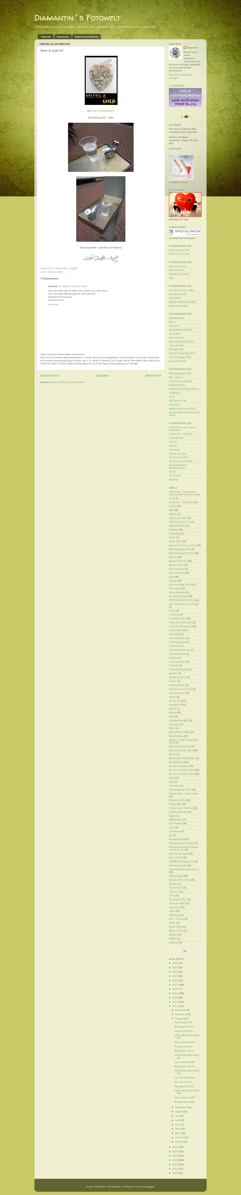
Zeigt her (173, 479)
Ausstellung (175, 533)
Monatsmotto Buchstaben (182, 758)
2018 (175, 997)
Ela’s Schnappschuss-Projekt (184, 604)
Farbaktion (174, 449)
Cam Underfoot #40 (184, 1097)
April (177, 1129)
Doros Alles (175, 334)
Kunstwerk (174, 724)
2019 (175, 993)
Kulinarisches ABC (178, 720)
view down (174, 326)
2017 (175, 1002)
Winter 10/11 (175, 931)
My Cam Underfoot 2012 (181, 770)
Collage (173, 580)
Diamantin (192, 47)
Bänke (172, 322)
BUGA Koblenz (176, 569)
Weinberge (174, 915)
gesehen (173, 673)
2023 (175, 976)
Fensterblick (175, 298)
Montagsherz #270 (184, 1066)
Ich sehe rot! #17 (183, 1082)
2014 (175, 1151)
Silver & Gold (55, 272)
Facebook (174, 614)
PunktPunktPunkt (178, 812)
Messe (172, 754)
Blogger (150, 1187)
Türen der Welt (176, 345)
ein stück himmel (177, 361)
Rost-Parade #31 (183, 1022)
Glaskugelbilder (177, 685)
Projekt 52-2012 (177, 385)
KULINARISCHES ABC (180, 330)
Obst (171, 782)
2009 (175, 1173)
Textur (172, 472)
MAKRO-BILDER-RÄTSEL (182, 302)
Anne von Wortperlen (102, 110)
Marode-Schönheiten (180, 746)
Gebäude (174, 665)
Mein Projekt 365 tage (180, 750)
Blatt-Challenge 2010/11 (181, 553)
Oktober (179, 1018)
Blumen (173, 557)
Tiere (171, 895)
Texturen (173, 891)
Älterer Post (153, 375)
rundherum (174, 393)
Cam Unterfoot (176, 573)
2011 (175, 1164)
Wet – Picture (176, 377)
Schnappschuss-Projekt (181, 843)
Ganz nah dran (176, 337)
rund (171, 278)
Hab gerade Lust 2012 (180, 689)
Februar (179, 1137)
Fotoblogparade (177, 642)
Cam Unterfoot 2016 (179, 250)
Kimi (171, 716)
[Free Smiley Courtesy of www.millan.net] (185, 117)
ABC (171, 510)
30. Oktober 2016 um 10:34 (73, 286)
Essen (172, 610)
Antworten (53, 304)
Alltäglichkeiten (176, 318)
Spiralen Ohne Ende (179, 880)
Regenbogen (175, 819)
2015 (175, 1147)
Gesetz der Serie (177, 453)
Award (172, 537)
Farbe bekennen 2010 (180, 622)
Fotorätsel (174, 404)
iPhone (172, 708)
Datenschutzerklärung (86, 36)
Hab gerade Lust (177, 400)
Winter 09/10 (175, 927)
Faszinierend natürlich (180, 381)
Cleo (171, 577)
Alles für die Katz (177, 266)
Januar (179, 1142)
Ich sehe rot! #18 (183, 1046)
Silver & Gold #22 (183, 1031)
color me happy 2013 (180, 357)
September (181, 1107)
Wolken (173, 938)
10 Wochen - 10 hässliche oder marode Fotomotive (182, 493)
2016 (175, 1006)
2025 (175, 967)
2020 (175, 989)
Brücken (173, 445)
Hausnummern (176, 270)
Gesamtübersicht (178, 669)
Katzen (172, 712)
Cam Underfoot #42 (184, 1062)
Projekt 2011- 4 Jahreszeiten (184, 793)
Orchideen (174, 786)
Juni (177, 1120)
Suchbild (173, 884)
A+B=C (172, 442)
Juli (177, 1116)
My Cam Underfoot (179, 457)
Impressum (63, 36)
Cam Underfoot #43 (184, 1042)
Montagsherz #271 (184, 1051)
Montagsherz (175, 762)
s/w (170, 835)
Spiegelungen (176, 876)
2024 (175, 972)
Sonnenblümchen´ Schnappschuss (178, 466)
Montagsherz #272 (184, 1026)
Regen (172, 816)
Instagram (174, 705)
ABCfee (173, 514)
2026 (175, 963)
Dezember (181, 1010)
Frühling (173, 658)
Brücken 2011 (176, 565)
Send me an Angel (178, 306)
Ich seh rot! (175, 701)
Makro (172, 728)
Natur (172, 778)
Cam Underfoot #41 (184, 1078)
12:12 (172, 397)
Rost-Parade (175, 823)
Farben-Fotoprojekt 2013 (182, 353)
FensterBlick (175, 630)
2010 (175, 1169)
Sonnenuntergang (178, 865)
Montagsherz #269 (184, 1086)
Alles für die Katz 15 (179, 522)
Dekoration (174, 588)
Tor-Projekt (174, 475)
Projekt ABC (175, 804)
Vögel (172, 911)
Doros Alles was (177, 592)
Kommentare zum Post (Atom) (68, 382)
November (181, 1014)
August (179, 1111)
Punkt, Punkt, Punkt (179, 254)
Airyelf (129, 1187)
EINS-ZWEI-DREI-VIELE (181, 600)
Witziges (173, 934)
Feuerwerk (174, 634)
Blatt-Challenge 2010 (180, 549)
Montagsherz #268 (184, 1102)
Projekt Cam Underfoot (181, 461)
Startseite (46, 36)
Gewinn (173, 681)
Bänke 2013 (175, 541)
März (178, 1133)
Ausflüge (173, 529)
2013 (175, 1156)
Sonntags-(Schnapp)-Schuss (184, 389)
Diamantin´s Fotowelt (77, 17)
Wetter (172, 923)
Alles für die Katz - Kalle (181, 290)
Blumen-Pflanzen (178, 561)
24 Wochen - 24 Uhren (180, 434)
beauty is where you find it (182, 408)
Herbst (172, 697)
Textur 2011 (175, 888)
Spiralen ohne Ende (179, 274)
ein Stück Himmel (178, 294)
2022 (175, 980)
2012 (175, 1160)
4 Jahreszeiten (176, 438)
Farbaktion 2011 (177, 618)
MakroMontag (176, 736)
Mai (177, 1124)
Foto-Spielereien (177, 638)
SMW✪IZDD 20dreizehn (181, 861)
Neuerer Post (49, 375)
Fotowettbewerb (177, 654)
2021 (175, 985)
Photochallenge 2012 (180, 373)
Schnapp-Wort (176, 349)
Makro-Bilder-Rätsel (179, 732)
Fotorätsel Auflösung (179, 650)
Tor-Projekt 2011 (177, 899)
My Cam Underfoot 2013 (181, 341)
